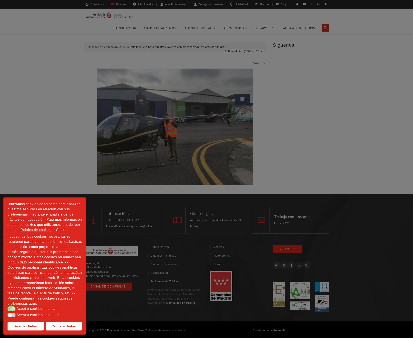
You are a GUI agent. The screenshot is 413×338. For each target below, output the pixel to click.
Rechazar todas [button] (64, 326)
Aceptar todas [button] (26, 326)
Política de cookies (36, 230)
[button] (11, 308)
